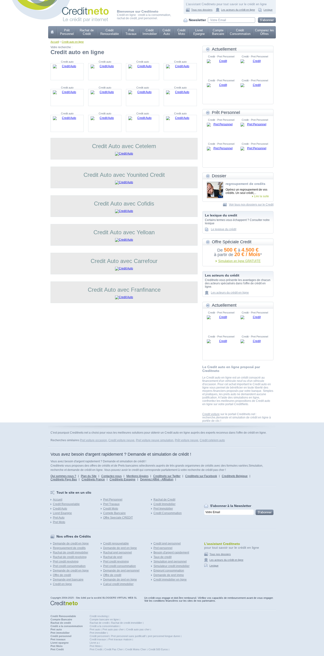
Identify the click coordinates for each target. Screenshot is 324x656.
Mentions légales (137, 476)
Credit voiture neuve (121, 440)
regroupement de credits (245, 184)
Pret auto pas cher (113, 629)
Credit (52, 32)
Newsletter (197, 20)
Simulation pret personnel (170, 561)
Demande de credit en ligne (71, 543)
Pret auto (95, 629)
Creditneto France (93, 479)
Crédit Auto (166, 32)
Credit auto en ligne (73, 41)
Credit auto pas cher (138, 629)
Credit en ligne (62, 584)
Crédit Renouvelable (109, 32)
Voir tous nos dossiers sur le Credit (251, 204)
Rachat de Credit (164, 499)
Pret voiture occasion (93, 440)
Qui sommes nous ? (63, 476)
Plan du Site (89, 476)
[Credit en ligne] (85, 8)
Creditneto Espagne (122, 479)
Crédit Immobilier (150, 32)
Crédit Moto (181, 32)
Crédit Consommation (240, 32)
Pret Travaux (111, 504)
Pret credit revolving (66, 561)
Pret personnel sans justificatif (128, 636)
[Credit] (221, 66)
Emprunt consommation (168, 570)
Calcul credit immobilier (118, 584)
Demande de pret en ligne (120, 548)
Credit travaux (98, 639)
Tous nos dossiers (202, 9)
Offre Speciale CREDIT (118, 517)
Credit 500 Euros (158, 649)
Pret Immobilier (163, 508)
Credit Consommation (167, 513)
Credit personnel (99, 636)
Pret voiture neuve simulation (154, 440)
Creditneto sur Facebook (201, 476)
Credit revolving (99, 616)
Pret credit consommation (69, 566)
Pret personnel (162, 548)
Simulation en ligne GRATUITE (239, 261)
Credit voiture (211, 414)
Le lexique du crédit (223, 229)
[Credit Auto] (67, 71)
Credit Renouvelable (66, 504)
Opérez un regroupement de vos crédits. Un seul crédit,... (246, 191)
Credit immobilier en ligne (170, 579)
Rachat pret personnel (117, 552)
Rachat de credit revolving (70, 557)
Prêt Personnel (67, 32)
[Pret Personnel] (221, 130)
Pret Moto (59, 522)
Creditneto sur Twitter (167, 476)
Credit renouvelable (116, 543)
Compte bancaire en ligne (104, 619)
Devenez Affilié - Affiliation (156, 479)
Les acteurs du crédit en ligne (238, 9)
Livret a (94, 642)
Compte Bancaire (218, 32)
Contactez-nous (111, 476)
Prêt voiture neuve (186, 440)
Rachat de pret (112, 557)
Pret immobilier (98, 632)
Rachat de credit (99, 622)
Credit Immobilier (164, 504)
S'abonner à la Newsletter (230, 506)
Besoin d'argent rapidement (171, 552)
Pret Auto (59, 517)
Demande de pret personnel (121, 570)
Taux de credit (162, 557)
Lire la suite (261, 196)
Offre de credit (62, 575)
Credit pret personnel (167, 543)
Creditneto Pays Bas (64, 479)
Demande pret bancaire (68, 579)
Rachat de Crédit (87, 32)
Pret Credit (96, 649)
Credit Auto (60, 508)
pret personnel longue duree (164, 636)
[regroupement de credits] (215, 190)
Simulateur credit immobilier (171, 566)
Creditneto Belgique (235, 476)
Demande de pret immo (168, 575)
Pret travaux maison (120, 639)
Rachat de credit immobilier (70, 552)
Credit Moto (110, 508)
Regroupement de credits (69, 548)
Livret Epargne (199, 32)
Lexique (268, 9)
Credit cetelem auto (212, 440)
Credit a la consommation (104, 626)
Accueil (55, 41)
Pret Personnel (112, 499)
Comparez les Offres (264, 32)
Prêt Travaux (131, 32)
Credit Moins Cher (135, 649)
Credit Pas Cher (113, 649)
